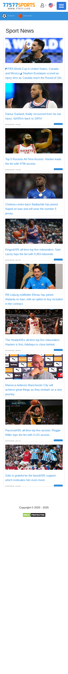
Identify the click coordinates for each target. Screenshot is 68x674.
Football (10, 16)
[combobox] (51, 5)
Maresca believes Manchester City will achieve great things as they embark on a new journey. (33, 390)
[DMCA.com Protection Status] (34, 514)
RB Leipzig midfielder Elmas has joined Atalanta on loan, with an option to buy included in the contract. (34, 299)
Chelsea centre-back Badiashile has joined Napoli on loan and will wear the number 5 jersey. (31, 209)
